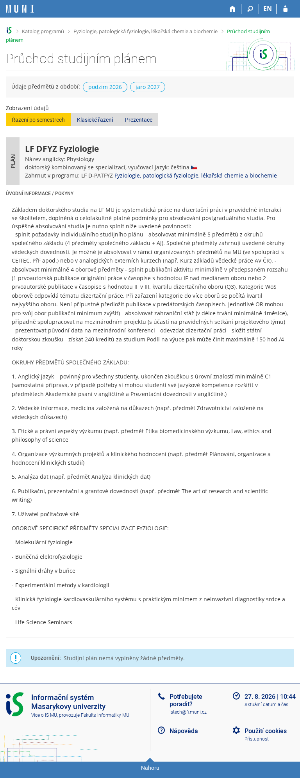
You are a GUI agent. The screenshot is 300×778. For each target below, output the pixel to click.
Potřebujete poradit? (186, 700)
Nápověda (184, 731)
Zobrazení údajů (27, 108)
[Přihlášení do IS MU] (285, 9)
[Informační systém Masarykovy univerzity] (20, 9)
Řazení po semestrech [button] (38, 120)
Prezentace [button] (138, 120)
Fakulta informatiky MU (105, 715)
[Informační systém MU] (9, 30)
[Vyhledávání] (250, 9)
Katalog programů (43, 31)
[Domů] (232, 9)
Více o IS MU (44, 715)
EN (267, 8)
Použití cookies (266, 731)
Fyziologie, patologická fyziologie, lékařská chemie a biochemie (145, 31)
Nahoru (150, 768)
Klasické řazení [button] (95, 120)
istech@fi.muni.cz (188, 712)
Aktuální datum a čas (266, 704)
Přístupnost (257, 739)
